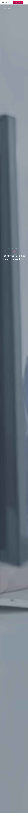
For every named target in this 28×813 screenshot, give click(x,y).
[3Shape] (6, 2)
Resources (10, 8)
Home (4, 8)
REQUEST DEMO (18, 2)
